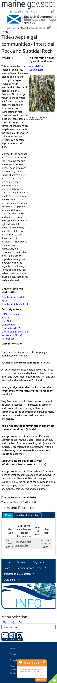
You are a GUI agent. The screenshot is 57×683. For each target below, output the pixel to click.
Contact (14, 654)
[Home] (28, 7)
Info (13, 622)
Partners (21, 562)
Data (20, 622)
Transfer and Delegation (16, 574)
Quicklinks (8, 579)
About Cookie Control (20, 662)
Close (44, 662)
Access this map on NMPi (45, 543)
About (13, 648)
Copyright (15, 660)
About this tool (40, 676)
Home (4, 31)
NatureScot (7, 338)
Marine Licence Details (28, 568)
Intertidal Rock (36, 66)
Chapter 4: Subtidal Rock (14, 304)
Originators (38, 562)
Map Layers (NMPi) (9, 543)
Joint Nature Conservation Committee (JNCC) (11, 325)
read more (41, 679)
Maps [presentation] (8, 515)
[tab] (8, 515)
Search (7, 568)
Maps (5, 622)
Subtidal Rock (36, 69)
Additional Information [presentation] (27, 515)
